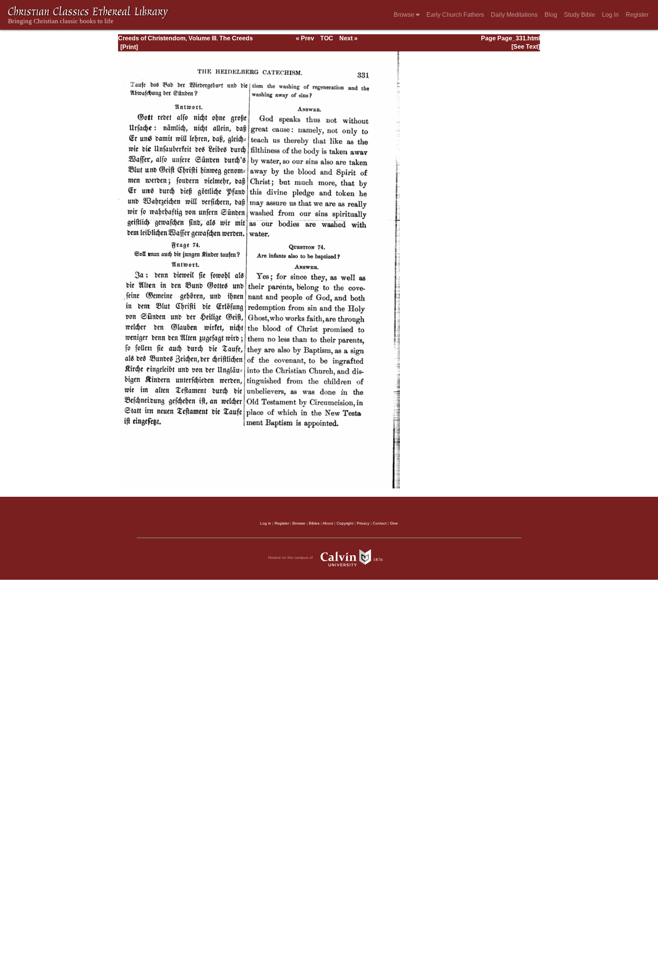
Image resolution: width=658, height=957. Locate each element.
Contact (379, 523)
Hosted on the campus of (291, 557)
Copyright (345, 523)
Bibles (314, 523)
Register (637, 14)
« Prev (305, 38)
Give (394, 523)
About (328, 523)
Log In (610, 14)
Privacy (363, 523)
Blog (551, 14)
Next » (348, 38)
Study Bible (579, 14)
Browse (405, 14)
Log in (265, 523)
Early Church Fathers (455, 14)
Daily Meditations (514, 14)
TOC (326, 38)
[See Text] (525, 46)
